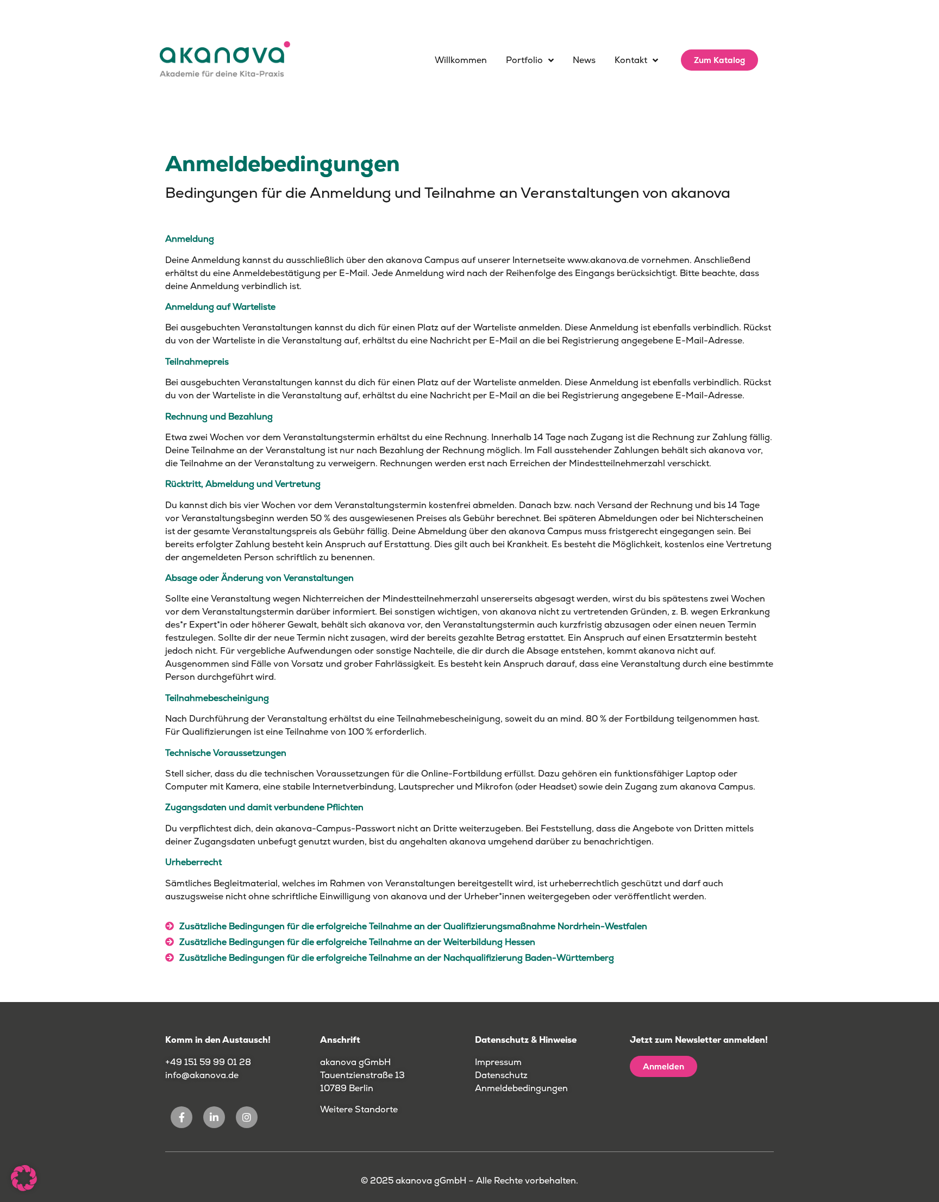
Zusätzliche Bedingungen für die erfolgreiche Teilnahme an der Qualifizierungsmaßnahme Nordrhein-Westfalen (413, 926)
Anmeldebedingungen (521, 1088)
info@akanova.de (202, 1075)
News (584, 60)
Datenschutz (501, 1075)
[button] (469, 929)
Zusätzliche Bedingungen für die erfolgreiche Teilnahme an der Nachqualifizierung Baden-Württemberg (396, 957)
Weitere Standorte (359, 1109)
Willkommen (461, 60)
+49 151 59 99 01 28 (209, 1062)
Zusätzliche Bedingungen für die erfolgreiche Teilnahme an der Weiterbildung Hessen (357, 942)
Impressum (498, 1062)
